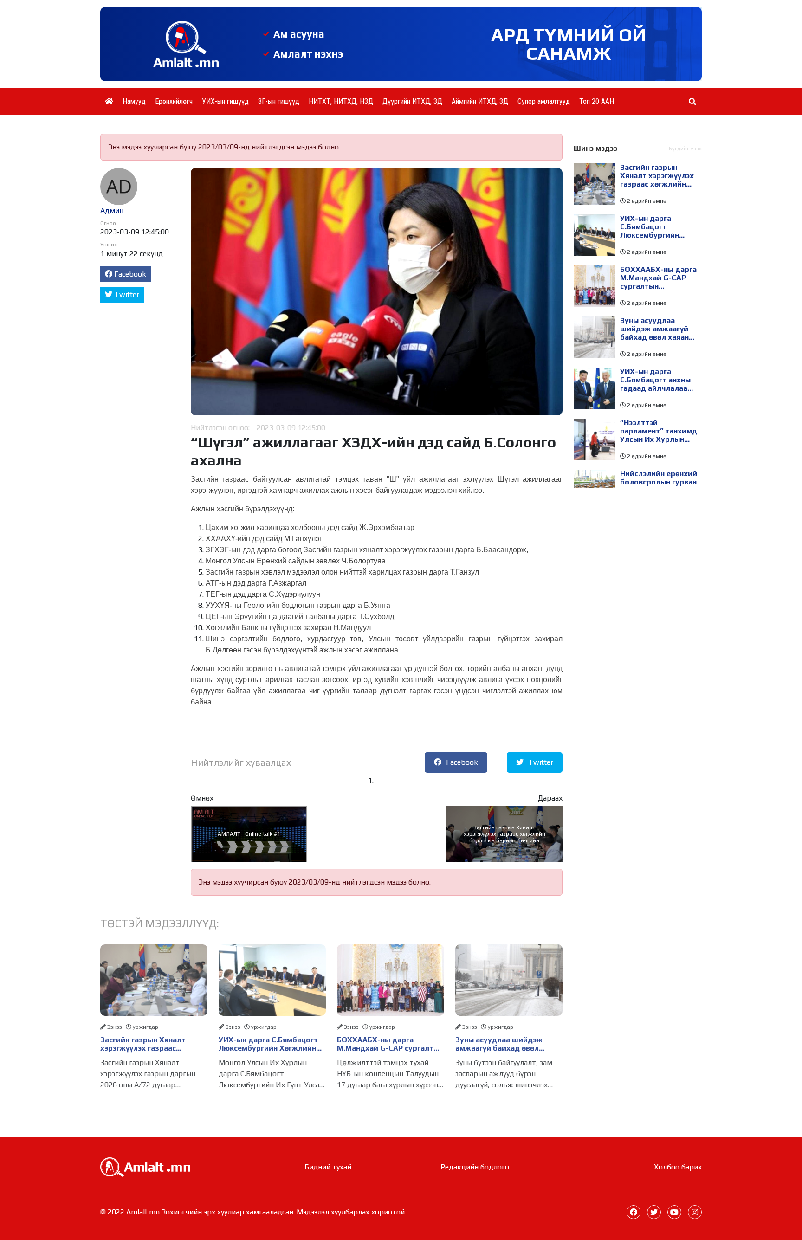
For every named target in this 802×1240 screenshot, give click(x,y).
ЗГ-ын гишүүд (278, 101)
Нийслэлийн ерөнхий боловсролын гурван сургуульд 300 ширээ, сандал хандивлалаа (658, 482)
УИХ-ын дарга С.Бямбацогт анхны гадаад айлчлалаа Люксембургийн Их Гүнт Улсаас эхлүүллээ (655, 380)
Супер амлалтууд (543, 101)
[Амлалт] (145, 1166)
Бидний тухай (327, 1166)
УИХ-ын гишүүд (225, 101)
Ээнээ (114, 1027)
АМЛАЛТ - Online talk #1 (249, 834)
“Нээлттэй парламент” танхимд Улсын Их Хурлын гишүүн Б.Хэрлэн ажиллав (658, 431)
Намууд (134, 101)
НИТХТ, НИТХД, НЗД (341, 101)
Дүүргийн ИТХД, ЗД (412, 101)
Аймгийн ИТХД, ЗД (480, 101)
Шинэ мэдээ (595, 148)
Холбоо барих (678, 1166)
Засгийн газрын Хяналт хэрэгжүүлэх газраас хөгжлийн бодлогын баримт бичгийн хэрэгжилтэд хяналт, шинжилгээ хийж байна (504, 834)
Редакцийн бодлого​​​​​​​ (474, 1166)
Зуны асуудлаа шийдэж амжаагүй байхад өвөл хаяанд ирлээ (499, 1044)
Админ (111, 210)
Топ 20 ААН (596, 101)
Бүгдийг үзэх (685, 148)
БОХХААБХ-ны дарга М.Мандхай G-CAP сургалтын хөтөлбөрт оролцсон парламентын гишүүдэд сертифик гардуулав (390, 1044)
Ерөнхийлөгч (174, 101)
